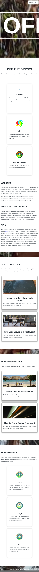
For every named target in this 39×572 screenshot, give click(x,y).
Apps (6, 231)
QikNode (27, 569)
